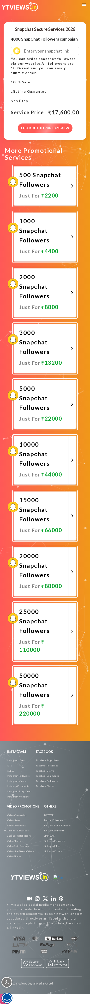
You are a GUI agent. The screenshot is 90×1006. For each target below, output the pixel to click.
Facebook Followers (47, 781)
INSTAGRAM (16, 752)
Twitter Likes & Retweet (57, 825)
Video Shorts (14, 841)
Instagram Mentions (18, 796)
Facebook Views (45, 770)
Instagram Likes (16, 760)
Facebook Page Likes (47, 760)
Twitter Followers (53, 820)
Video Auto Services (18, 846)
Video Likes (13, 820)
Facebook (44, 752)
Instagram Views (16, 781)
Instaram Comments (18, 786)
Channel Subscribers (18, 830)
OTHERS (50, 806)
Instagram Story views (19, 791)
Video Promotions (23, 806)
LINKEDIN (49, 835)
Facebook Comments (47, 775)
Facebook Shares (45, 786)
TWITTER (49, 815)
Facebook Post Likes (47, 765)
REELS (10, 770)
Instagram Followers (18, 775)
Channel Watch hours (19, 835)
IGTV (9, 765)
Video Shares (14, 856)
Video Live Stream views (20, 851)
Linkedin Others (53, 851)
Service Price (27, 112)
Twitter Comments (54, 830)
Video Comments (16, 825)
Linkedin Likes (52, 846)
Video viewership (17, 815)
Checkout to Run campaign (45, 128)
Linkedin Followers (54, 841)
